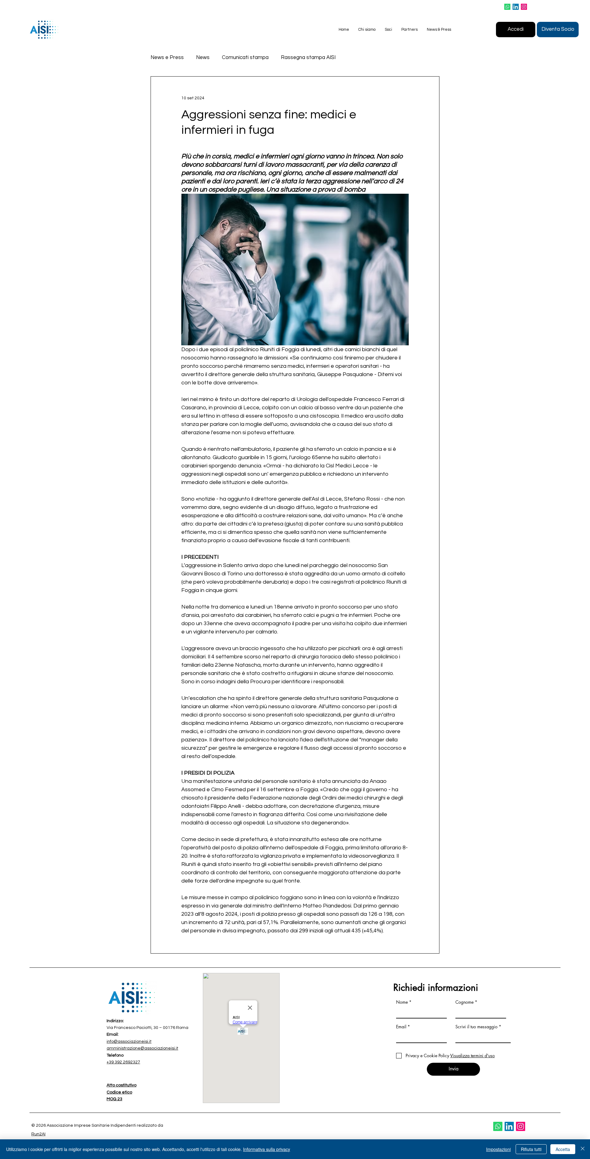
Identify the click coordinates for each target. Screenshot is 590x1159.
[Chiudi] (582, 1149)
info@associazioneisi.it (129, 1041)
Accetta (563, 1149)
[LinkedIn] (516, 7)
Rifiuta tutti (531, 1149)
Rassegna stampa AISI (308, 57)
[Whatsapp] (507, 7)
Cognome (464, 1002)
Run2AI (38, 1134)
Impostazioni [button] (498, 1149)
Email (401, 1027)
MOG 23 (114, 1099)
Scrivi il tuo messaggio (476, 1027)
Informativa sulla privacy (266, 1149)
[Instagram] (524, 7)
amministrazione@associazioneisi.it (142, 1048)
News (203, 57)
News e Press (167, 57)
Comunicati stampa (245, 57)
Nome (402, 1002)
